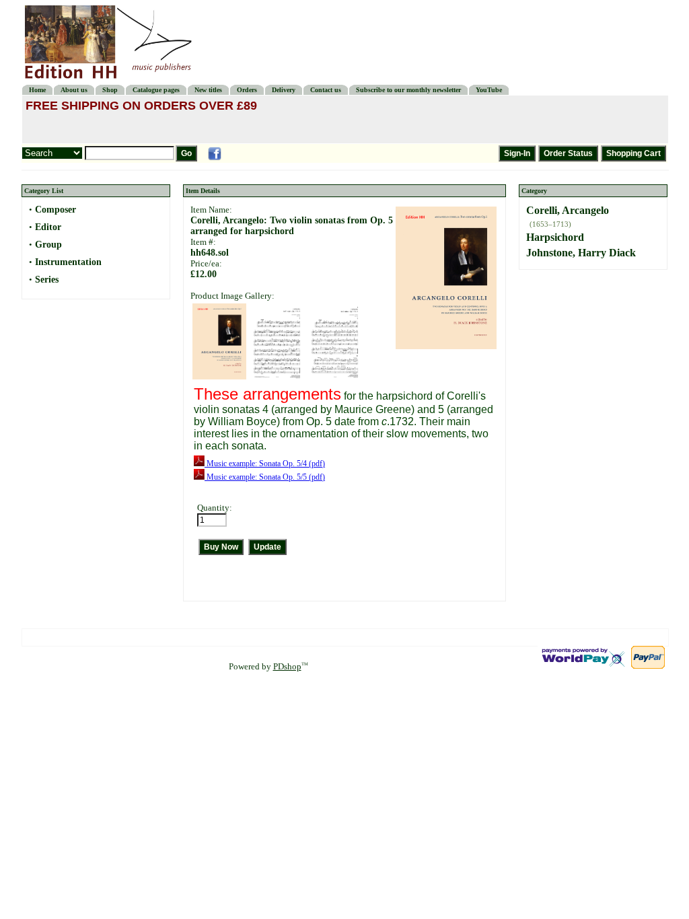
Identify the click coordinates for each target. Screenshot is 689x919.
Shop (110, 90)
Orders (247, 90)
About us (74, 90)
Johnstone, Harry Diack (581, 252)
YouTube (489, 90)
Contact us (325, 90)
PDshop (287, 666)
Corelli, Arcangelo (567, 210)
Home (37, 90)
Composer (55, 210)
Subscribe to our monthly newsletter (408, 90)
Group (48, 245)
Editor (48, 227)
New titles (208, 90)
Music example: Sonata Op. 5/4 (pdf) (265, 463)
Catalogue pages (156, 90)
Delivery (283, 90)
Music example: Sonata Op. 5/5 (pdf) (265, 477)
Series (47, 279)
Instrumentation (68, 262)
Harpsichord (555, 237)
